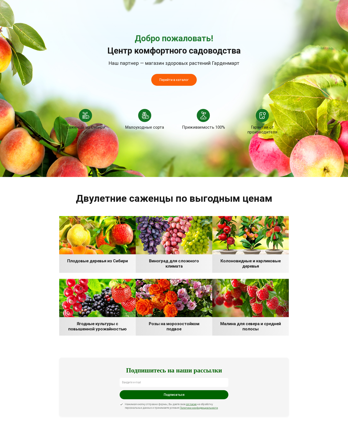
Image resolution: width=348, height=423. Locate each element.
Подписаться (174, 395)
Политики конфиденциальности (199, 407)
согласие (191, 404)
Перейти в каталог (174, 80)
